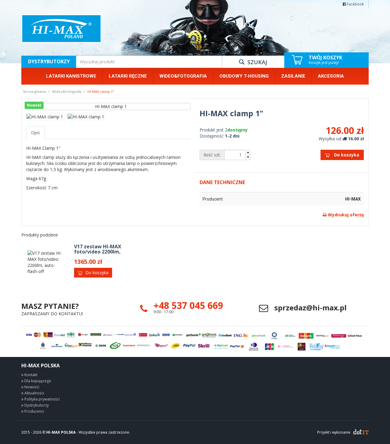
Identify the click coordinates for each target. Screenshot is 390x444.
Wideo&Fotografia (183, 76)
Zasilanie (293, 76)
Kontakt (30, 374)
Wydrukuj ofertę (345, 215)
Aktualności (33, 393)
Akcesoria (331, 76)
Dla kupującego (37, 380)
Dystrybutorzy (49, 61)
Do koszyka (346, 155)
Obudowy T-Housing (244, 76)
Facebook (355, 4)
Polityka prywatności (41, 399)
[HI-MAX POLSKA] (61, 28)
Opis (35, 132)
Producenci (33, 411)
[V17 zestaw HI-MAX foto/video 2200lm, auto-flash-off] (45, 262)
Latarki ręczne (128, 76)
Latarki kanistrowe (71, 76)
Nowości (31, 387)
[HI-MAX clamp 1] (108, 106)
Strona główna (34, 91)
